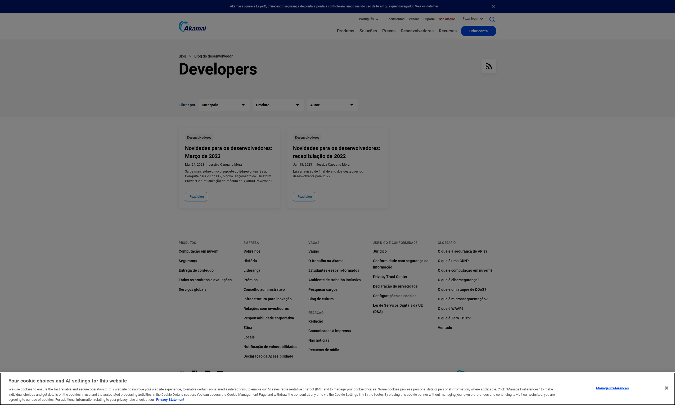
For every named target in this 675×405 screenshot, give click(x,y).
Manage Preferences (612, 388)
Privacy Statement (170, 400)
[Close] (666, 388)
